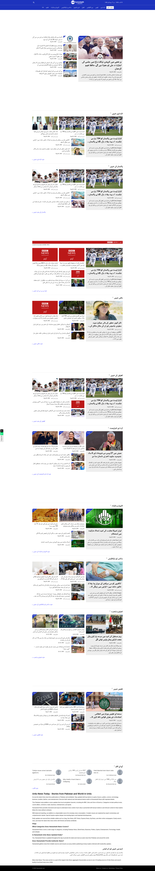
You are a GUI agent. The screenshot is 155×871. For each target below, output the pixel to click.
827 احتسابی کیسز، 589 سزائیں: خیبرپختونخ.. (77, 771)
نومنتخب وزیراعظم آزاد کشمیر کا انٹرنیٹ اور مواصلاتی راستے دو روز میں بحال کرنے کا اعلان (49, 47)
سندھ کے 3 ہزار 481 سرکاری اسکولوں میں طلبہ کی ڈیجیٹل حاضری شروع (72, 708)
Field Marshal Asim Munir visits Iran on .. (104, 772)
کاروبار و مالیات (55, 7)
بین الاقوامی (90, 7)
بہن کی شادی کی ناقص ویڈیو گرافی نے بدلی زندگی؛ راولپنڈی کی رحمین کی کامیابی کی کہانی (45, 631)
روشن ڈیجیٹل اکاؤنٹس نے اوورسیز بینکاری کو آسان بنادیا (72, 631)
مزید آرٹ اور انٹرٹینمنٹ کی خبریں (42, 474)
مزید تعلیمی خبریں (38, 735)
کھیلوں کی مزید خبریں (39, 421)
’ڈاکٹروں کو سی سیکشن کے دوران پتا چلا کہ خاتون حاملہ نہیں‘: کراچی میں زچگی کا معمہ (51, 141)
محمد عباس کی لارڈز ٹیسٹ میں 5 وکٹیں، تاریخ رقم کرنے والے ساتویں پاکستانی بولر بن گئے (52, 412)
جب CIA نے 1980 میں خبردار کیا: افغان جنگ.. (105, 780)
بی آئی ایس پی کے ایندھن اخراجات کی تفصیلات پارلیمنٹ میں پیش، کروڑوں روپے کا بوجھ (48, 72)
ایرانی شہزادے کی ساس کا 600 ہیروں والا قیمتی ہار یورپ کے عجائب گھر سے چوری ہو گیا (45, 264)
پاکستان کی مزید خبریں (39, 212)
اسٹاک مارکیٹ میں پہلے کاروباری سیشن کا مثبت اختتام (55, 542)
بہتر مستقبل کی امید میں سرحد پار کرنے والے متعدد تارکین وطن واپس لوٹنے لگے (104, 638)
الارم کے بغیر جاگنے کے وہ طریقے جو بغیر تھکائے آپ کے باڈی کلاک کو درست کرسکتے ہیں (45, 578)
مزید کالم (35, 788)
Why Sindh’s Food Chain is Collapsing (71, 780)
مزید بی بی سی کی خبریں (40, 291)
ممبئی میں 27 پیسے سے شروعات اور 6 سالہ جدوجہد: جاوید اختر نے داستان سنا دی (104, 455)
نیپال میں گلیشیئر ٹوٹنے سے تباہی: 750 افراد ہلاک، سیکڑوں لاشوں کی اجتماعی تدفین (72, 317)
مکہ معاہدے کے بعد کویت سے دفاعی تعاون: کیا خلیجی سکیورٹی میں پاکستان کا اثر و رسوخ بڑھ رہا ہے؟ (45, 317)
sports (95, 797)
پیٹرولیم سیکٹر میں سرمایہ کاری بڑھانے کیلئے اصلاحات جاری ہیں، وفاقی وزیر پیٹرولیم (72, 525)
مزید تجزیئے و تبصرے (39, 657)
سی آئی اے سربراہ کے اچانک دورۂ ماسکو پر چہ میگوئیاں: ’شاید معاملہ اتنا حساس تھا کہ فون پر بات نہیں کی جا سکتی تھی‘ (51, 281)
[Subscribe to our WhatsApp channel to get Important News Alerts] (1, 433)
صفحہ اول (110, 7)
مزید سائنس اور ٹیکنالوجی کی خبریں (42, 604)
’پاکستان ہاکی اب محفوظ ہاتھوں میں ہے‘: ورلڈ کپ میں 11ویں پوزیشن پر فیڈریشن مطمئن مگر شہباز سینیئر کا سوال (72, 264)
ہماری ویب (119, 72)
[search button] (33, 2)
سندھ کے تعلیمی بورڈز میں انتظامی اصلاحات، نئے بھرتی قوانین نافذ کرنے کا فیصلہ (106, 715)
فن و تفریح (77, 7)
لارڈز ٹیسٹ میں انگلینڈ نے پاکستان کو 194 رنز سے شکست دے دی (72, 133)
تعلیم (47, 7)
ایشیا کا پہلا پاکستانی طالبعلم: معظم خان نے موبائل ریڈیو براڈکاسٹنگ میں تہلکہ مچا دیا (52, 717)
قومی (96, 7)
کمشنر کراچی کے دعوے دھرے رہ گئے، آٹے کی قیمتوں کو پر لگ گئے (53, 533)
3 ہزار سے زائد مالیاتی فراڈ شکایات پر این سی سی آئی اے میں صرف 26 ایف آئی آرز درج (47, 38)
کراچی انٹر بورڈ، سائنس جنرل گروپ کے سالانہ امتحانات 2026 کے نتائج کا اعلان (46, 708)
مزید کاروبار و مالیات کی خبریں (41, 552)
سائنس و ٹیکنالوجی (66, 7)
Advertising (111, 868)
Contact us (105, 868)
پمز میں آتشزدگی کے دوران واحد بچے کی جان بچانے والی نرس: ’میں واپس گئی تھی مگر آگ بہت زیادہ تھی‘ (72, 578)
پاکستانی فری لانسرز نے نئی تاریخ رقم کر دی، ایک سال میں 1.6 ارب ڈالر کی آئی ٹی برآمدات (51, 639)
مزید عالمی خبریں (38, 344)
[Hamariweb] (77, 2)
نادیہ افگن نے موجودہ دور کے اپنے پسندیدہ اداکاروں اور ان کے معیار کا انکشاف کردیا (73, 447)
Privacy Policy (119, 868)
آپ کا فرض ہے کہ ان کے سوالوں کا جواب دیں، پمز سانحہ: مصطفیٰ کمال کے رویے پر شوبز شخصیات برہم (51, 465)
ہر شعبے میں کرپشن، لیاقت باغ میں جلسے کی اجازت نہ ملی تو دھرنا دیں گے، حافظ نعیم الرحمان (101, 65)
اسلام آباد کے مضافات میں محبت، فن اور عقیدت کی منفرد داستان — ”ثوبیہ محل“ (52, 648)
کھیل (83, 7)
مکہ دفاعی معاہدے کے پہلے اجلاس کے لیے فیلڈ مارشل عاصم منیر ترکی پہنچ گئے (46, 133)
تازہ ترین (103, 7)
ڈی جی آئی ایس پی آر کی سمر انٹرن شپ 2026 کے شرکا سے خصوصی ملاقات (51, 725)
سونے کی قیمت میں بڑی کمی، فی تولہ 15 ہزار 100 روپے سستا (46, 525)
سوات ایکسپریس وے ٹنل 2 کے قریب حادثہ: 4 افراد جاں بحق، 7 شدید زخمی (48, 55)
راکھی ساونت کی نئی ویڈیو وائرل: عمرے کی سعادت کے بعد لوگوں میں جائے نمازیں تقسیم (51, 456)
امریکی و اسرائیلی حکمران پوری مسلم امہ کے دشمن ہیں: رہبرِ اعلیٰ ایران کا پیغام (51, 325)
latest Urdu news (44, 797)
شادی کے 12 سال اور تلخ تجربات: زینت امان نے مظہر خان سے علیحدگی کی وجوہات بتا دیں (45, 447)
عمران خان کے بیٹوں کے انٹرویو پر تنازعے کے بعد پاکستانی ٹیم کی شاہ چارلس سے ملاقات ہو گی (45, 185)
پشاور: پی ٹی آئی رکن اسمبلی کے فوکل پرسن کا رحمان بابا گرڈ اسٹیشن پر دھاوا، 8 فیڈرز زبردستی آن (47, 64)
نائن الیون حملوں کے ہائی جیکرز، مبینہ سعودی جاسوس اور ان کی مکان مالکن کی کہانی (51, 150)
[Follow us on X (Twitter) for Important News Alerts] (1, 430)
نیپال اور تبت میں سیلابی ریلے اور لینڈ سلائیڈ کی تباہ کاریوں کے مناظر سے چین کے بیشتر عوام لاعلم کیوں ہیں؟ (51, 586)
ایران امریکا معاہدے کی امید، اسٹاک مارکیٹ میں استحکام (104, 532)
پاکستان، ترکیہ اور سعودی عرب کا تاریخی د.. (44, 780)
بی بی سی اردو (118, 145)
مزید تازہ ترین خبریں (38, 159)
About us (98, 868)
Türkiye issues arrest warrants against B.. (42, 772)
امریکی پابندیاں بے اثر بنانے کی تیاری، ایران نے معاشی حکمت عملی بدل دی (51, 334)
